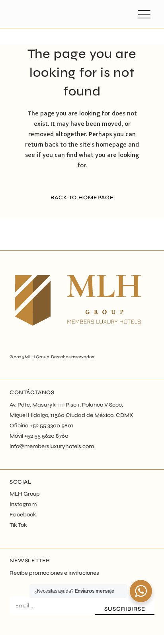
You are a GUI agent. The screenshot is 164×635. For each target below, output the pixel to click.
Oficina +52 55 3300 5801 (41, 425)
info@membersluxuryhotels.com (52, 446)
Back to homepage (82, 197)
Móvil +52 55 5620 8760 (39, 436)
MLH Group (37, 356)
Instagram (23, 504)
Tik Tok (18, 525)
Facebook (23, 514)
